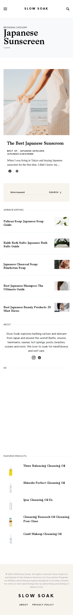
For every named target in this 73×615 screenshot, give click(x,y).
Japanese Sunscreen (20, 154)
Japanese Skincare (32, 151)
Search (53, 192)
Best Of (12, 151)
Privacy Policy (43, 604)
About (23, 604)
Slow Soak (36, 8)
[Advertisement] (36, 411)
